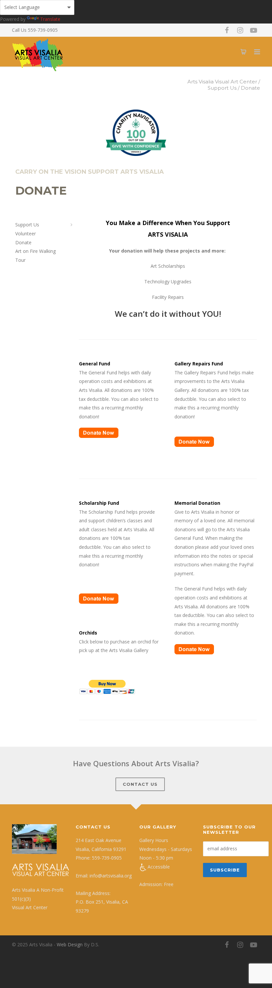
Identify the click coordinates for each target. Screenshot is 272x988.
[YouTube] (253, 30)
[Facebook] (227, 30)
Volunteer (25, 233)
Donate (23, 242)
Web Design (70, 944)
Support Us (27, 224)
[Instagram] (240, 30)
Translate (50, 19)
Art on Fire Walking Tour (35, 255)
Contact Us (140, 784)
